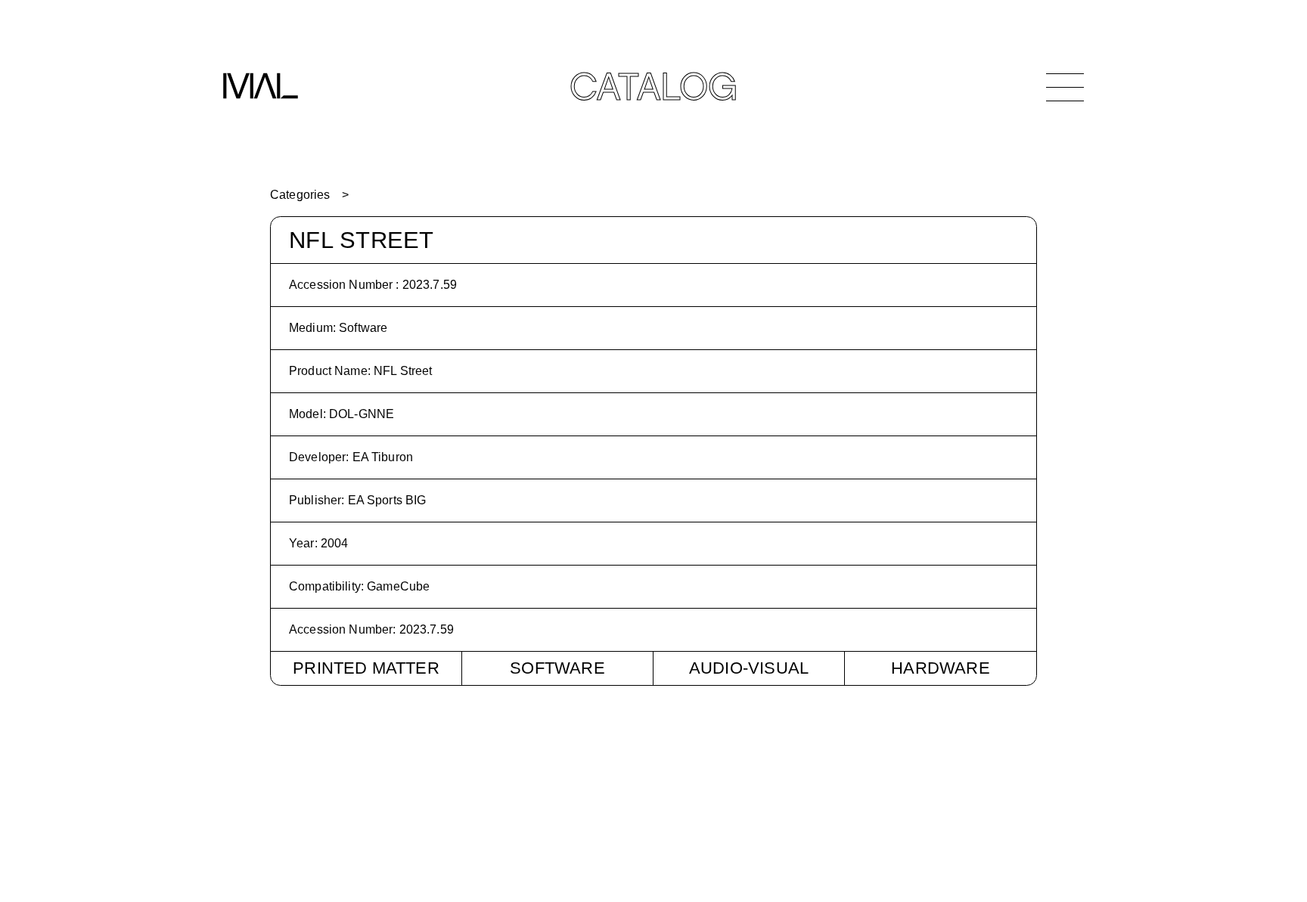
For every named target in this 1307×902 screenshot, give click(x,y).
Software (557, 668)
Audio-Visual (749, 668)
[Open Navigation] (1065, 87)
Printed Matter (366, 668)
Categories (300, 194)
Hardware (940, 668)
